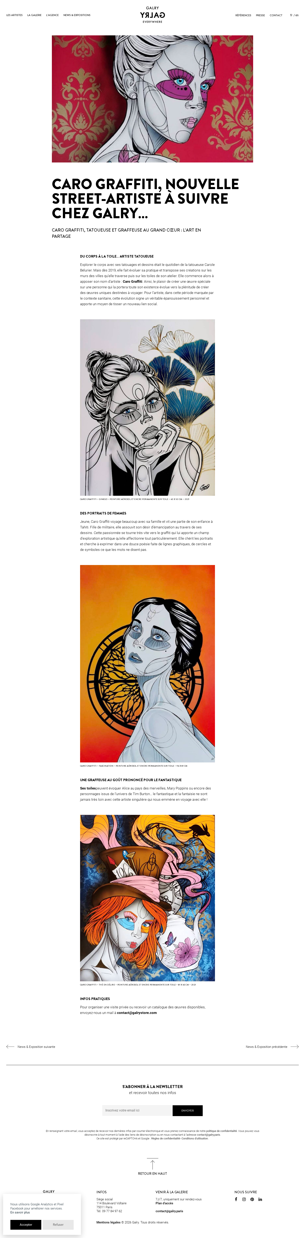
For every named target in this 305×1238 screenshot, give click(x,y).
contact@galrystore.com (137, 1013)
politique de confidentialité (221, 1131)
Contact (276, 15)
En (297, 15)
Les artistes (14, 15)
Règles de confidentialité (165, 1138)
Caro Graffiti (132, 281)
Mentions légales (108, 1222)
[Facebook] (236, 1200)
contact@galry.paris (208, 1134)
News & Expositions (76, 15)
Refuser (58, 1225)
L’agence (52, 15)
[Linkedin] (260, 1200)
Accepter (26, 1225)
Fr (291, 15)
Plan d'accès (164, 1203)
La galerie (34, 15)
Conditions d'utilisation (195, 1138)
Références (243, 15)
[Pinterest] (252, 1200)
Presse (260, 15)
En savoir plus (20, 1212)
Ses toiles (88, 788)
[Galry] (152, 14)
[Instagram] (244, 1200)
